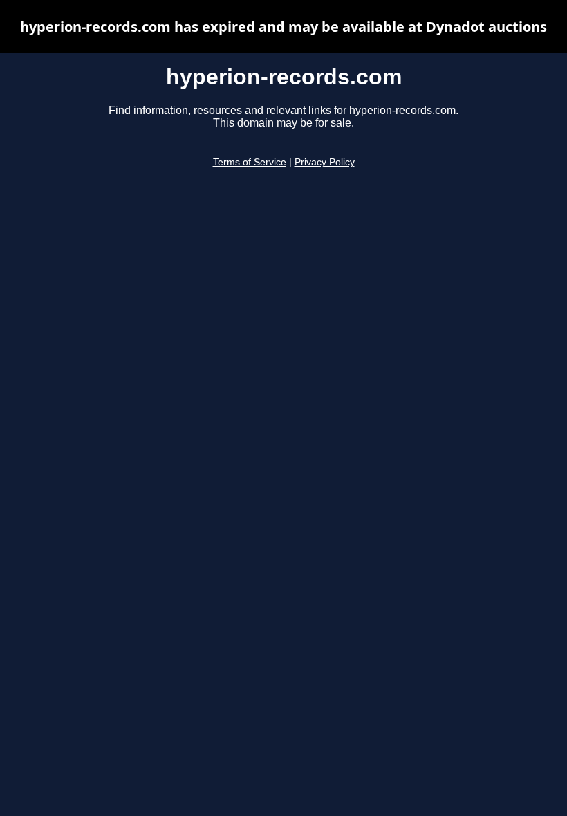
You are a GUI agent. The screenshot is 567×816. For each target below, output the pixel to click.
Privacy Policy (325, 162)
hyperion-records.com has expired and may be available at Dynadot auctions (283, 26)
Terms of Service (249, 162)
